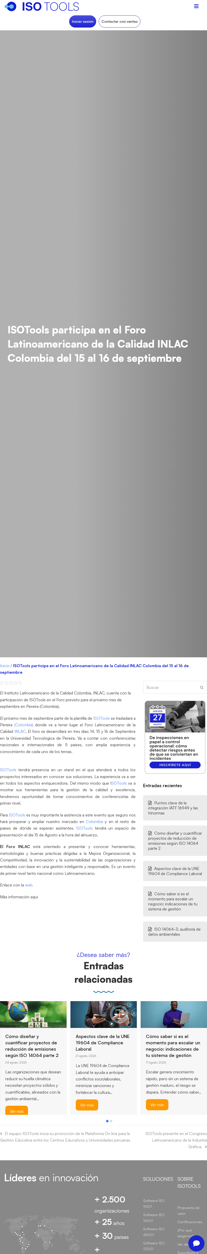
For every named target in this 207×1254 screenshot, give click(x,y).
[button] (107, 1121)
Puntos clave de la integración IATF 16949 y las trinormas (173, 807)
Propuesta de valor (188, 1210)
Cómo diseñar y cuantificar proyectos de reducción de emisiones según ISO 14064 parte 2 (175, 841)
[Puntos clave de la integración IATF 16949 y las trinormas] (153, 1013)
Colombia (94, 821)
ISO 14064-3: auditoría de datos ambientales (174, 932)
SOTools (119, 783)
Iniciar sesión (82, 21)
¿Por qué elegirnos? (185, 1233)
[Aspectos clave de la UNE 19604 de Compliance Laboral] (33, 1014)
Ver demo (185, 1244)
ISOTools (101, 718)
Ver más (17, 1104)
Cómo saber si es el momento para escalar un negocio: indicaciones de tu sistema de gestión (172, 901)
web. (29, 884)
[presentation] (2, 1122)
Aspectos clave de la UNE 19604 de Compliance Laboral (175, 871)
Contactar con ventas (119, 21)
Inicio (5, 665)
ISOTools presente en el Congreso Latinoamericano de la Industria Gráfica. (176, 1140)
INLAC (20, 731)
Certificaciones (189, 1222)
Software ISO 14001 (154, 1218)
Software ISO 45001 (154, 1232)
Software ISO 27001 (154, 1246)
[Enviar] (201, 687)
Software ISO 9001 (154, 1203)
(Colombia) (23, 724)
